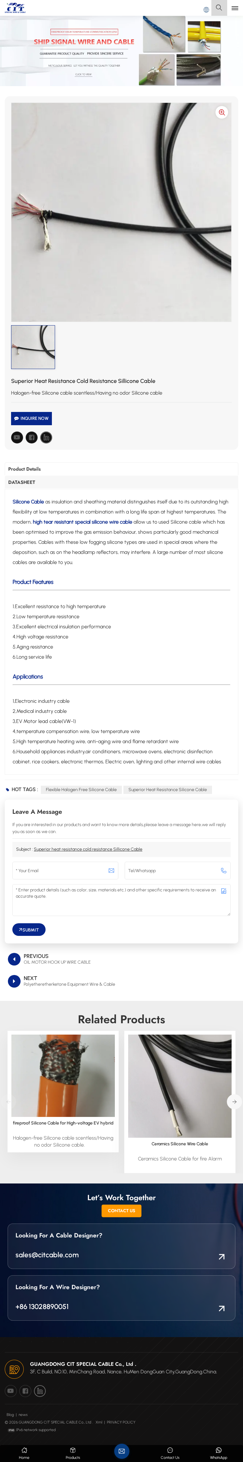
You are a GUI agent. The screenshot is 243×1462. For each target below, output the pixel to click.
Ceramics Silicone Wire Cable (180, 1144)
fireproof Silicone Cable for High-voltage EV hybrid (63, 1123)
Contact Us (121, 1210)
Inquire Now (35, 418)
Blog (10, 1414)
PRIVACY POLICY (121, 1422)
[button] (234, 1101)
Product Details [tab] (24, 469)
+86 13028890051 (42, 1306)
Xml (99, 1422)
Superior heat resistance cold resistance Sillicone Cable (88, 849)
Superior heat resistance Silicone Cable (167, 789)
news (23, 1414)
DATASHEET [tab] (21, 482)
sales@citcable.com (47, 1255)
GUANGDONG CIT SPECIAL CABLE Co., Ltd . (83, 1364)
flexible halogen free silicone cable (81, 789)
